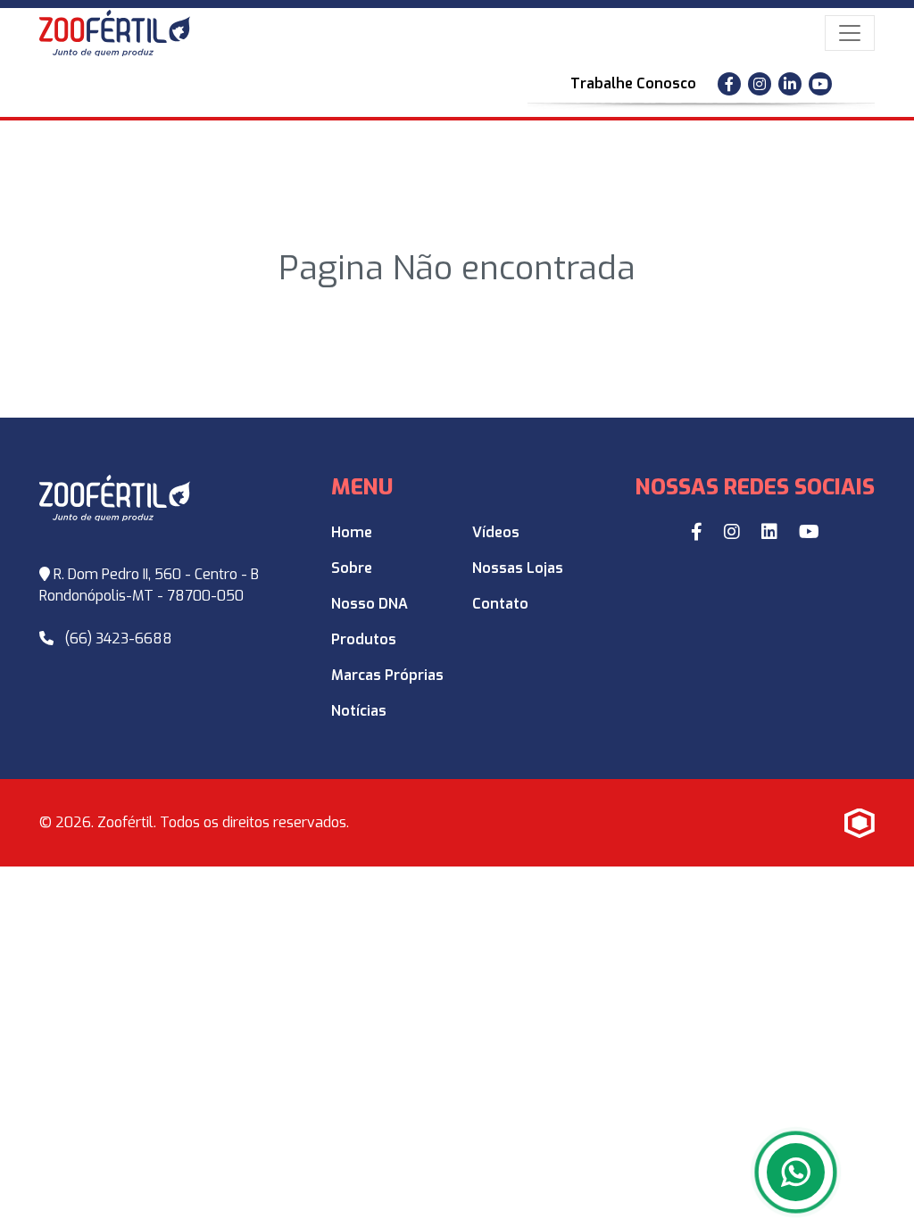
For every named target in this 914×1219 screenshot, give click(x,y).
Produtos (363, 639)
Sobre (351, 568)
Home (351, 532)
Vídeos (495, 532)
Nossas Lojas (517, 568)
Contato (500, 603)
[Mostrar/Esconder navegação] (850, 33)
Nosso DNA (369, 603)
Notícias (358, 710)
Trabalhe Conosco (633, 83)
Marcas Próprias (387, 675)
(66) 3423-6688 (118, 638)
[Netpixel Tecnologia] (859, 823)
